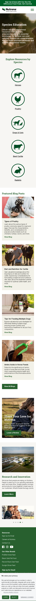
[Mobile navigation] (32, 9)
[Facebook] (3, 547)
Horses (18, 85)
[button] (13, 522)
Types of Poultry (11, 221)
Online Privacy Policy (11, 592)
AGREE (6, 597)
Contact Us (6, 543)
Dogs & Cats (18, 133)
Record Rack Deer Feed (10, 562)
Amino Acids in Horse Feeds (16, 365)
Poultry (18, 109)
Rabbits (18, 180)
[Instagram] (7, 547)
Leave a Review (13, 433)
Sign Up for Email (8, 536)
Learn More (9, 494)
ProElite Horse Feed (8, 555)
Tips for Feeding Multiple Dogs (17, 319)
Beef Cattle (18, 156)
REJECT (14, 597)
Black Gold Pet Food (9, 558)
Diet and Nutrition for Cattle (16, 269)
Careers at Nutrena (8, 539)
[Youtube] (11, 547)
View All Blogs (9, 386)
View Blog (8, 237)
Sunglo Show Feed (8, 565)
